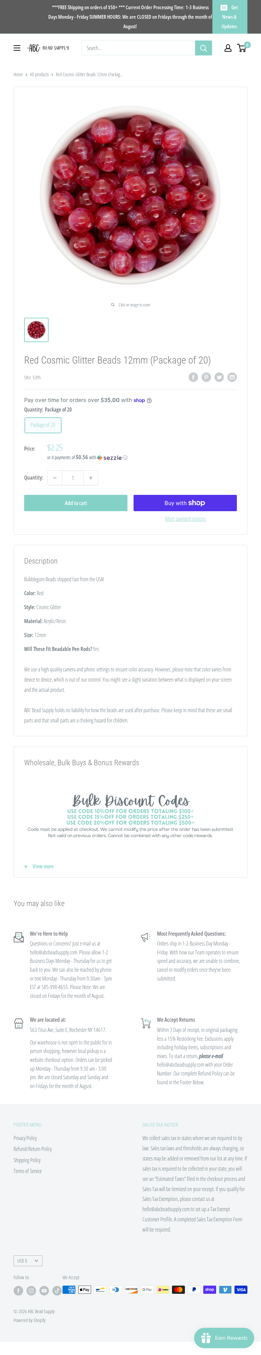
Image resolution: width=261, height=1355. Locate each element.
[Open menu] (17, 48)
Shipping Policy (27, 1160)
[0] (242, 48)
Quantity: (33, 477)
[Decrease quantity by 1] (55, 478)
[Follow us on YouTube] (44, 1290)
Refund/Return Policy (33, 1149)
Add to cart (76, 503)
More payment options (185, 518)
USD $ (22, 1260)
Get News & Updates (230, 17)
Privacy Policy (25, 1138)
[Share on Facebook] (193, 377)
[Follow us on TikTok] (57, 1290)
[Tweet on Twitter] (219, 377)
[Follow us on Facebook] (18, 1290)
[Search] (203, 47)
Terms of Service (28, 1171)
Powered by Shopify (30, 1320)
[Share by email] (232, 377)
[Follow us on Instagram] (31, 1290)
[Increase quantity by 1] (91, 478)
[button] (142, 457)
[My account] (228, 48)
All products (39, 74)
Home (18, 74)
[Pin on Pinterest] (206, 377)
